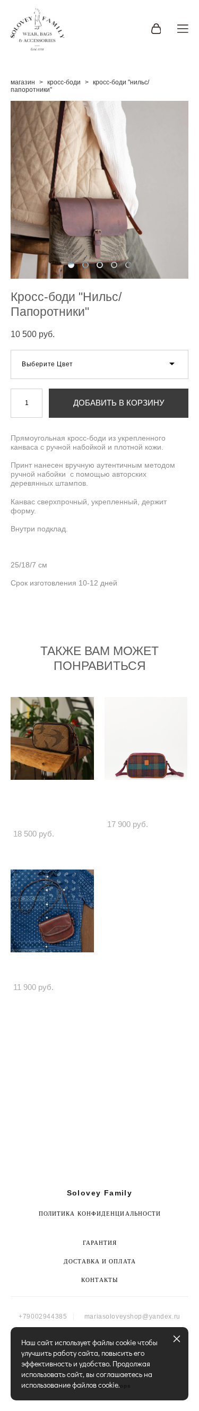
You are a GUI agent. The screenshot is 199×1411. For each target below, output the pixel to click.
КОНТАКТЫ (99, 1280)
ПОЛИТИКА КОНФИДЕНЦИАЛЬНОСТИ (100, 1213)
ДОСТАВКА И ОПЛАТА (100, 1261)
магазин (23, 82)
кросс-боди (64, 82)
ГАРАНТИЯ (100, 1243)
